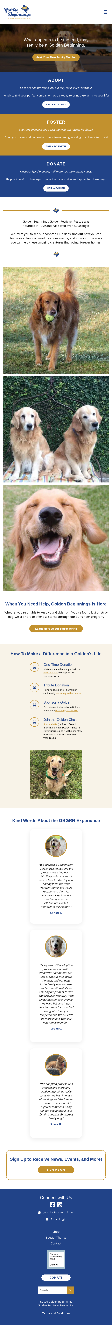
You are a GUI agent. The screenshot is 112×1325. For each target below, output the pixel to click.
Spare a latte (50, 724)
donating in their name (68, 693)
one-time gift (50, 672)
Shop (56, 1232)
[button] (56, 57)
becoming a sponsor (66, 710)
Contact (56, 1243)
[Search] (70, 1290)
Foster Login (58, 1219)
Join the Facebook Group (59, 1212)
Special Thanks (56, 1237)
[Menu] (105, 12)
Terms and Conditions (56, 1313)
